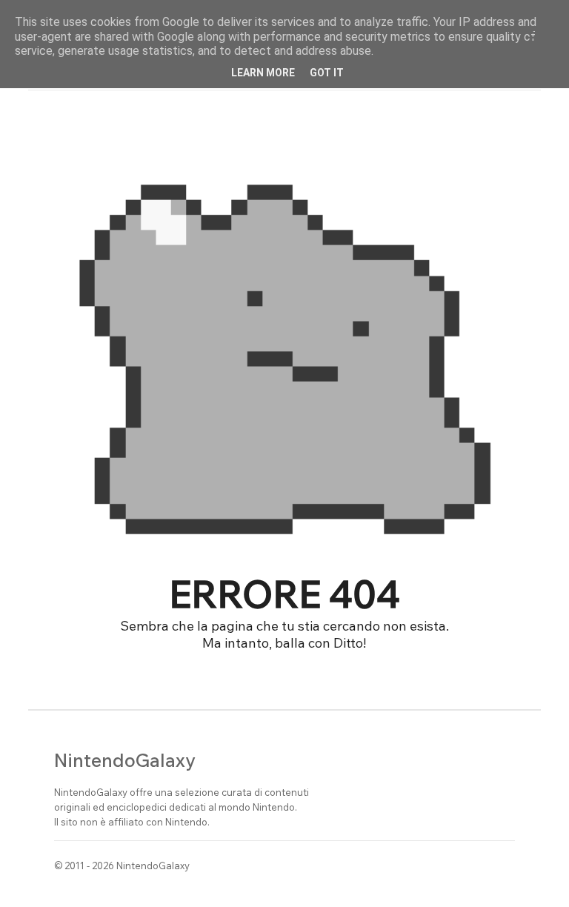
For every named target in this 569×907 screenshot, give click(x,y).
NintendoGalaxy (125, 759)
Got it (327, 73)
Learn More (263, 73)
